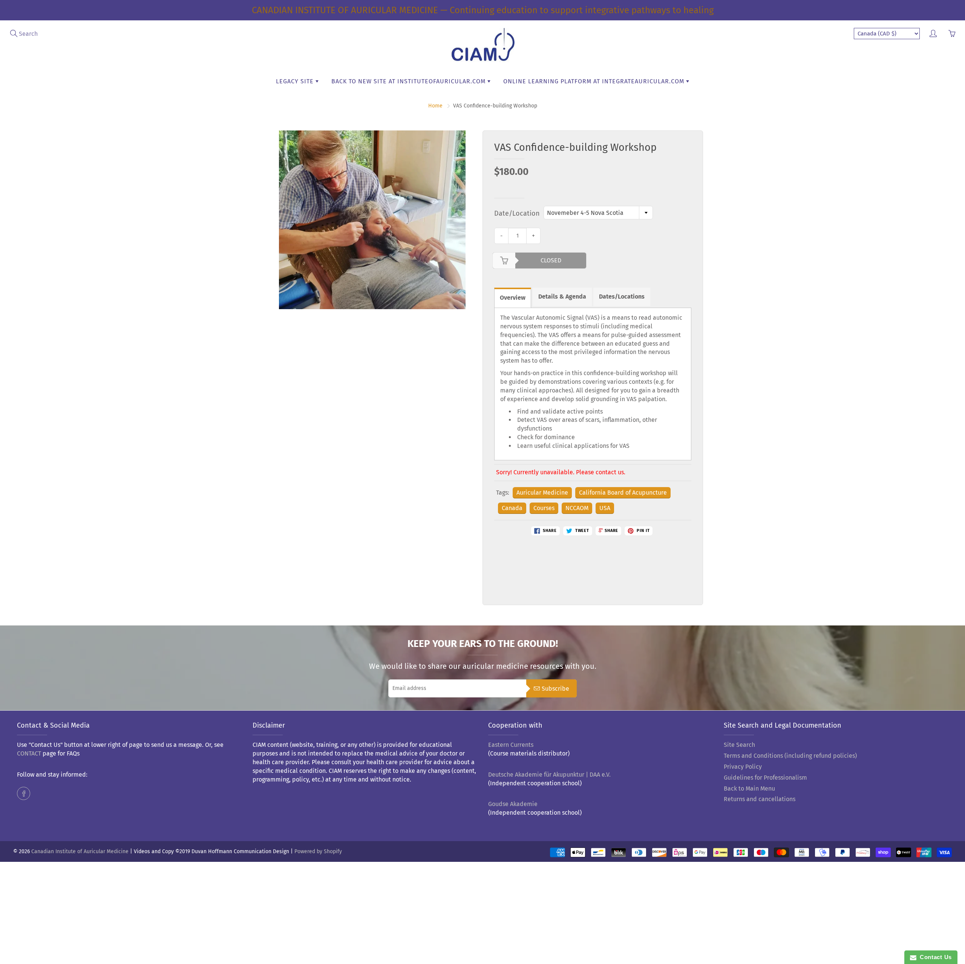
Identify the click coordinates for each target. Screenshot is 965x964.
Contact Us (934, 957)
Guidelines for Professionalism (765, 777)
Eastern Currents (510, 744)
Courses (543, 508)
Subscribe (555, 688)
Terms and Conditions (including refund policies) (790, 755)
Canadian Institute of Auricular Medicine (80, 851)
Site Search (739, 744)
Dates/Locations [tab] (622, 296)
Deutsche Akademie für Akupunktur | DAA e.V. (549, 774)
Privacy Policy (743, 766)
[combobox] (598, 212)
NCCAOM (576, 508)
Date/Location (517, 213)
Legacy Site (296, 81)
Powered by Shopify (318, 851)
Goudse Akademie (513, 804)
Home (435, 106)
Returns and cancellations (759, 799)
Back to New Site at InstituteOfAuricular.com (409, 81)
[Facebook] (23, 793)
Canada (512, 508)
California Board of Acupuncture (623, 492)
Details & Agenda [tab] (562, 296)
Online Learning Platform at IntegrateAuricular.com (594, 81)
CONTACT (29, 753)
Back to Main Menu (749, 788)
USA (604, 508)
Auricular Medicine (542, 492)
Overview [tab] (512, 297)
